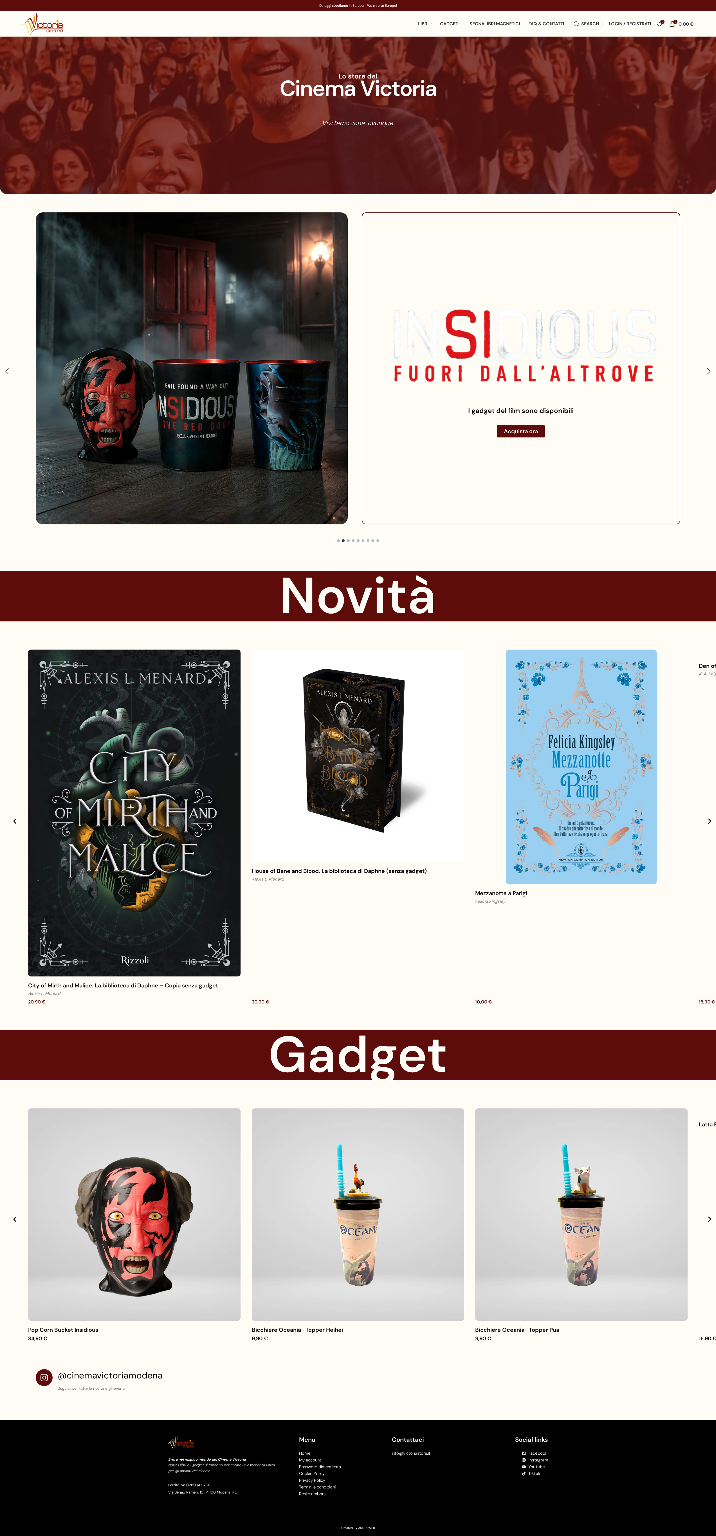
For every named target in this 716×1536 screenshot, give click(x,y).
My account (310, 1446)
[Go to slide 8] (372, 526)
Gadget (358, 1041)
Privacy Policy (312, 1466)
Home (304, 1439)
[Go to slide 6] (363, 526)
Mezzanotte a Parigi (501, 879)
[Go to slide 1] (338, 526)
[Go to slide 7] (368, 526)
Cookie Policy (312, 1459)
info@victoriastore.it (411, 1439)
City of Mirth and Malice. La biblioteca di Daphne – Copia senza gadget (123, 971)
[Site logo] (42, 23)
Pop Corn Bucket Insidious (63, 1315)
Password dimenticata (320, 1453)
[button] (7, 364)
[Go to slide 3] (348, 526)
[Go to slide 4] (353, 526)
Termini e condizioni (317, 1473)
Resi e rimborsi (312, 1480)
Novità (358, 582)
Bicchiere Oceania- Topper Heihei (297, 1315)
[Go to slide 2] (343, 526)
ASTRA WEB (366, 1514)
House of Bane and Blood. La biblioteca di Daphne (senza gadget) (339, 857)
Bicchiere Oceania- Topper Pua (517, 1315)
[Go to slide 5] (358, 526)
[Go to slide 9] (377, 526)
